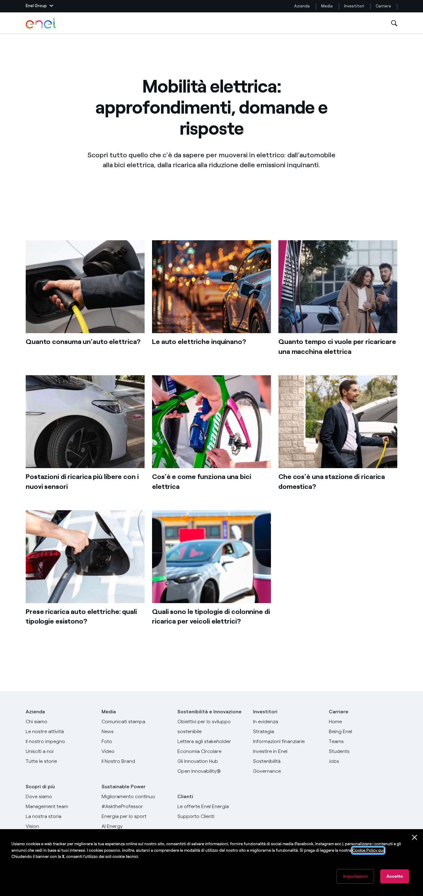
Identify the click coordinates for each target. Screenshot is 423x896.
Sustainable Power (124, 786)
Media (327, 6)
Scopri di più (40, 786)
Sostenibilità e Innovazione (209, 712)
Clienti (185, 796)
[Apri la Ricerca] (394, 23)
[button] (39, 6)
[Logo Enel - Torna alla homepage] (41, 23)
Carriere (384, 6)
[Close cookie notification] (414, 837)
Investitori (354, 6)
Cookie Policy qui (368, 850)
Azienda (302, 6)
